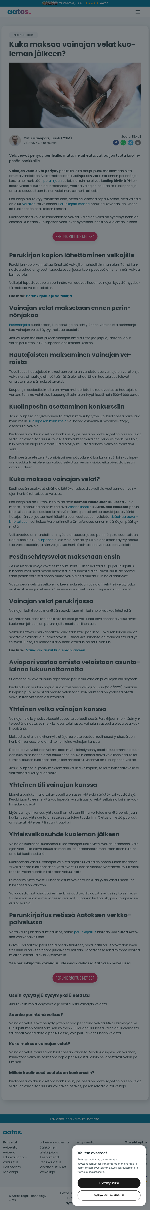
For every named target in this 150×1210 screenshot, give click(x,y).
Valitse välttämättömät (109, 1195)
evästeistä (128, 1167)
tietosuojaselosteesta (91, 1172)
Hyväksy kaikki (109, 1183)
